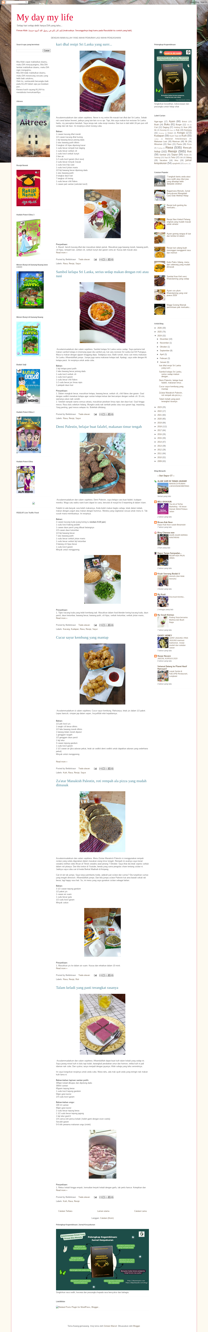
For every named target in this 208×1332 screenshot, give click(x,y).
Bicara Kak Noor (165, 522)
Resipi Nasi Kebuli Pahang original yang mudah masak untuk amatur (179, 221)
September (165, 350)
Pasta (179, 144)
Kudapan (75, 629)
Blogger (136, 1326)
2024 (159, 336)
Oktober (163, 347)
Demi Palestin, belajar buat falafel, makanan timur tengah (99, 427)
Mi (186, 141)
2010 (159, 457)
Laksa (156, 139)
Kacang (66, 629)
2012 (159, 450)
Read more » (61, 252)
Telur (173, 157)
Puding (159, 148)
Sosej (186, 155)
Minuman (158, 144)
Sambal (162, 155)
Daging (166, 127)
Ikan (185, 127)
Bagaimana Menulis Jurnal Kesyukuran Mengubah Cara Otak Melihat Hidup (178, 193)
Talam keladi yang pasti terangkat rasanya (87, 988)
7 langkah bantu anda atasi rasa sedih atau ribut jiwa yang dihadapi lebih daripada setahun (178, 180)
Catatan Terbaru (65, 1211)
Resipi (71, 263)
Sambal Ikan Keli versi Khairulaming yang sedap (178, 277)
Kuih (65, 772)
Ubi (181, 157)
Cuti (156, 127)
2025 (159, 332)
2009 (159, 461)
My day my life (44, 17)
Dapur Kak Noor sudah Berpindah (171, 525)
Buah (156, 124)
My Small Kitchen (165, 615)
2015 (159, 438)
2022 (159, 411)
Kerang (161, 133)
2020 (159, 419)
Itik (155, 130)
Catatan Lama (140, 1211)
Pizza (189, 144)
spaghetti (176, 163)
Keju (171, 130)
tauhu (186, 163)
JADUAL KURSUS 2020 (167, 658)
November (164, 343)
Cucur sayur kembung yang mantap (82, 637)
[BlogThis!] (103, 259)
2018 (159, 426)
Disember (164, 339)
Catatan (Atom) (107, 1218)
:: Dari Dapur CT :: (165, 476)
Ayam (172, 121)
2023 (159, 407)
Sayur (78, 263)
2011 (159, 453)
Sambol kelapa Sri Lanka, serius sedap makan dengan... (170, 374)
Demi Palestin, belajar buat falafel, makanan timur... (171, 381)
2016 (159, 434)
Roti (77, 979)
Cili (188, 125)
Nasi (169, 144)
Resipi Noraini (164, 656)
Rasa (65, 263)
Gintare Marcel (110, 1326)
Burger (179, 124)
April (162, 354)
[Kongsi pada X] (106, 259)
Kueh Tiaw (174, 136)
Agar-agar (158, 121)
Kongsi (181, 132)
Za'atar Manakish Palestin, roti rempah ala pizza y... (171, 394)
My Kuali (161, 594)
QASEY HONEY (164, 635)
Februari (164, 358)
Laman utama (103, 1211)
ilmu (176, 160)
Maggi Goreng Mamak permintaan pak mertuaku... (179, 306)
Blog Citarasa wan (166, 532)
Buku (167, 124)
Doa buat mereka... (177, 597)
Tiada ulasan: (84, 259)
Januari (163, 362)
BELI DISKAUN (164, 502)
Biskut (184, 122)
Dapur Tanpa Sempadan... (169, 553)
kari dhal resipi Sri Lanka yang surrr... (84, 44)
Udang (189, 157)
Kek (178, 130)
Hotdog (177, 127)
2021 (159, 415)
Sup (166, 157)
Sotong (157, 157)
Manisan (176, 141)
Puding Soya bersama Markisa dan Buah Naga (178, 619)
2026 (159, 328)
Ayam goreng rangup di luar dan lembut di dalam (179, 235)
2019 (159, 423)
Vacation (163, 160)
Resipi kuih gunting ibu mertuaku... (177, 206)
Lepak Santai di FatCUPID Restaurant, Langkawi (178, 673)
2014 (159, 442)
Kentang (188, 130)
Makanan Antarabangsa (176, 139)
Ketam (170, 133)
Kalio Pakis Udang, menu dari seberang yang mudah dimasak (178, 264)
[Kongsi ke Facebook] (109, 259)
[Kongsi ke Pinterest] (112, 259)
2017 (159, 430)
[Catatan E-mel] (95, 259)
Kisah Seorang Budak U (168, 574)
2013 (159, 446)
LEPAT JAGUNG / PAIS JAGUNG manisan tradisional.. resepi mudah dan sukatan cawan (178, 643)
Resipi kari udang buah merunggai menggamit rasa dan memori (179, 250)
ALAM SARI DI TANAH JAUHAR (172, 481)
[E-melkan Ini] (100, 259)
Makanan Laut (160, 141)
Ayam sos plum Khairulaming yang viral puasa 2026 (177, 292)
